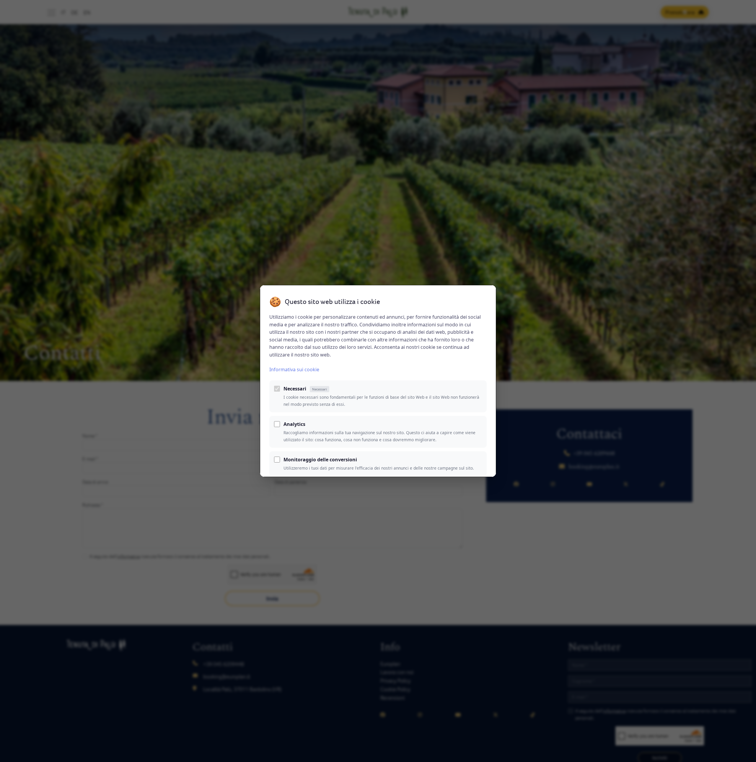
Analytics (294, 424)
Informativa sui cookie (294, 369)
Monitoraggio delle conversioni (320, 459)
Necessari (305, 388)
